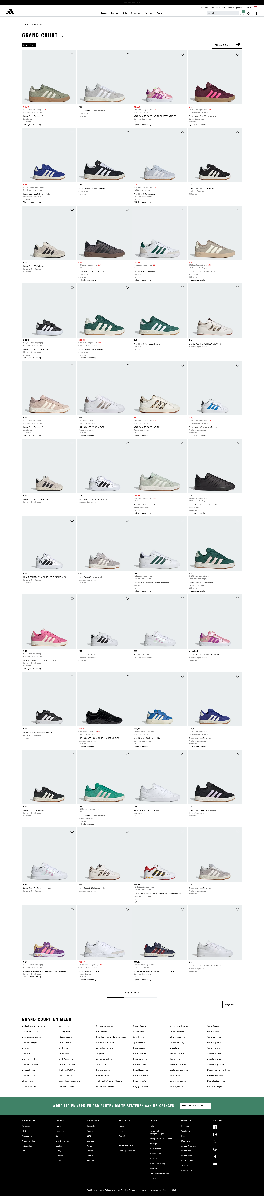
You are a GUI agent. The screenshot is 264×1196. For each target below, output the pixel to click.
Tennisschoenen (178, 1053)
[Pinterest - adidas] (227, 1149)
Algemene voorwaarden (151, 1190)
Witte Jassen (213, 1026)
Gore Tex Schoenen (179, 1026)
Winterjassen (176, 1086)
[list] (117, 45)
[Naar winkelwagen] (255, 13)
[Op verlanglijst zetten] (72, 55)
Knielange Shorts (104, 1075)
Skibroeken (27, 1081)
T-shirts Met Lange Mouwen (109, 1081)
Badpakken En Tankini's (33, 1026)
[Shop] (10, 12)
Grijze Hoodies (66, 1075)
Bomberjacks (28, 1075)
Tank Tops (175, 1059)
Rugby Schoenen (141, 1086)
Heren (103, 13)
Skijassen (100, 1053)
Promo (160, 13)
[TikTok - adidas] (227, 1157)
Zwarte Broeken (215, 1053)
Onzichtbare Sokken (105, 1042)
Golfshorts (64, 1053)
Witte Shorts (213, 1031)
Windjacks (175, 1075)
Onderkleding (139, 1026)
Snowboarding (177, 1042)
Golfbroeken (65, 1042)
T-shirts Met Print (67, 1070)
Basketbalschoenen (31, 1037)
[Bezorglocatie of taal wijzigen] (255, 7)
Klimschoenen (103, 1070)
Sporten (148, 13)
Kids (124, 13)
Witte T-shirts (213, 1048)
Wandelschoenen (178, 1064)
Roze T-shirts (139, 1081)
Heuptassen (102, 1031)
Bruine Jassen (29, 1086)
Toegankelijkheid (170, 1190)
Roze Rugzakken (141, 1070)
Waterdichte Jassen (179, 1070)
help (212, 8)
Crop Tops (64, 1026)
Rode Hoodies (139, 1053)
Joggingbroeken (104, 1059)
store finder (204, 8)
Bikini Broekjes (29, 1042)
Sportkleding (139, 1037)
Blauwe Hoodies (30, 1059)
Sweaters (174, 1048)
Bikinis (25, 1048)
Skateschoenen (177, 1037)
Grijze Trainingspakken (70, 1081)
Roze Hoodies (139, 1064)
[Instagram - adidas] (227, 1135)
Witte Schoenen (214, 1037)
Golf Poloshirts (66, 1059)
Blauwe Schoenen (30, 1064)
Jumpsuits (101, 1064)
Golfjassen (64, 1048)
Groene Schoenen (104, 1026)
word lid (249, 8)
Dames (114, 13)
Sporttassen (139, 1042)
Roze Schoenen (140, 1075)
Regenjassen (139, 1048)
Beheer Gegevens (112, 1190)
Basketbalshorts (30, 1031)
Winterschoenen (178, 1081)
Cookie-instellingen (95, 1190)
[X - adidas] (227, 1142)
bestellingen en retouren (225, 8)
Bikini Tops (27, 1053)
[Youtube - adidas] (227, 1164)
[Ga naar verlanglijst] (248, 13)
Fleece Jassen (66, 1037)
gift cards (239, 8)
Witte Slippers (214, 1042)
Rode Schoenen (140, 1059)
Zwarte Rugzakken (216, 1064)
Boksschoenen (29, 1070)
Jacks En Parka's (104, 1048)
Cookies (124, 1190)
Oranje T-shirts (140, 1031)
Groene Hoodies (66, 1086)
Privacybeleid (134, 1190)
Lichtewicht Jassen (105, 1086)
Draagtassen (65, 1031)
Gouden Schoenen (67, 1064)
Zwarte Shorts (214, 1059)
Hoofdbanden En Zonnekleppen (111, 1037)
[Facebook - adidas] (227, 1127)
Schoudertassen (178, 1031)
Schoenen (136, 13)
